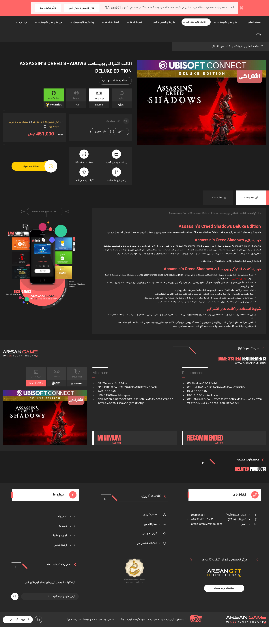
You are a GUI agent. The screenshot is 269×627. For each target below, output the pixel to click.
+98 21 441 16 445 (200, 519)
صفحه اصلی (252, 46)
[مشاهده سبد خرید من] (38, 619)
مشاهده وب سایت (224, 588)
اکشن (121, 131)
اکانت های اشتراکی (221, 46)
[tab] (251, 197)
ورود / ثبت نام (17, 619)
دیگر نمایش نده (48, 8)
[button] (115, 81)
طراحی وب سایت (104, 619)
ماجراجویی (100, 131)
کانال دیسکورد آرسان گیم (81, 8)
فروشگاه (238, 46)
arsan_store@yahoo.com (205, 524)
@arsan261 (196, 515)
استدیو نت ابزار (74, 619)
